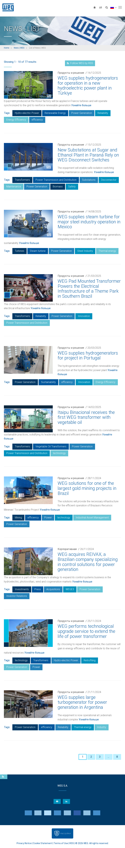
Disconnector (108, 179)
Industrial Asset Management (92, 517)
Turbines (19, 250)
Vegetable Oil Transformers (50, 446)
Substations (89, 179)
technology (59, 453)
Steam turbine (38, 250)
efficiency (37, 119)
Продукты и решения (71, 72)
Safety (72, 186)
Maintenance (13, 186)
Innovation (84, 316)
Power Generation (81, 113)
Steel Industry (85, 250)
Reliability (102, 113)
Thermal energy (107, 250)
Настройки (65, 833)
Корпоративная (67, 549)
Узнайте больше (81, 105)
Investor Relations (16, 596)
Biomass (58, 186)
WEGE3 (70, 589)
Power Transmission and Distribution (55, 179)
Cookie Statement (42, 843)
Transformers (22, 179)
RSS (71, 843)
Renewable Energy (55, 113)
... (108, 756)
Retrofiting (90, 660)
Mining (18, 517)
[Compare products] (100, 7)
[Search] (106, 7)
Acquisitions (53, 589)
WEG (7, 7)
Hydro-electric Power (27, 113)
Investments (22, 589)
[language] (113, 7)
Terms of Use (61, 843)
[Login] (94, 7)
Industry (101, 727)
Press (37, 589)
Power (48, 517)
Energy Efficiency (16, 119)
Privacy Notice (24, 843)
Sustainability (48, 382)
